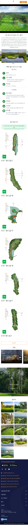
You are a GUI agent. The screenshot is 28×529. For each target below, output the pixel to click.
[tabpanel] (14, 56)
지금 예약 (23, 2)
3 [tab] (15, 63)
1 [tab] (13, 63)
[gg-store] (14, 465)
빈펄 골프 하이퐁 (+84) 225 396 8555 (10, 475)
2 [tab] (14, 63)
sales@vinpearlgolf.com (8, 472)
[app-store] (5, 465)
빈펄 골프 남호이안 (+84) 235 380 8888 (11, 478)
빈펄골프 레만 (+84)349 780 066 (9, 486)
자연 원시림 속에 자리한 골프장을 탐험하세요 (14, 126)
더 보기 (14, 343)
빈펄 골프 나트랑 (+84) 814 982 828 (10, 481)
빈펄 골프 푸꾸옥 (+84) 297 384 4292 (10, 484)
